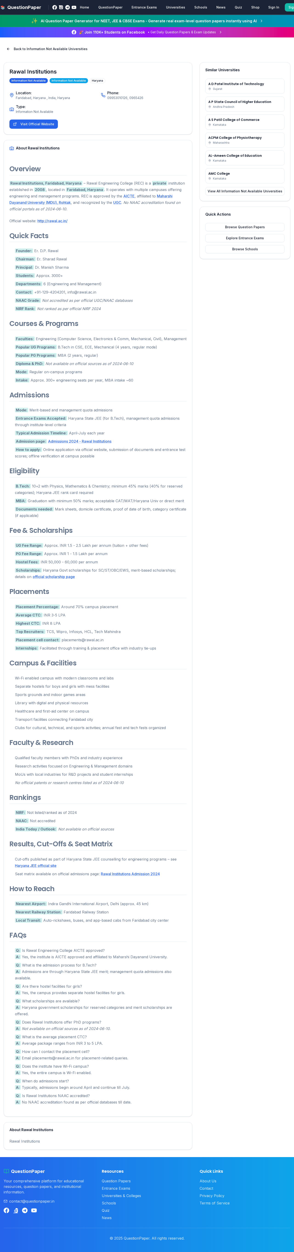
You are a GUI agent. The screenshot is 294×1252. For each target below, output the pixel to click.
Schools (200, 7)
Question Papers (116, 1181)
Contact (206, 1188)
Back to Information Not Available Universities (51, 49)
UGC (117, 202)
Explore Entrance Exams (245, 238)
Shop (255, 7)
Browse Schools (245, 249)
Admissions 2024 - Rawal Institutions (79, 441)
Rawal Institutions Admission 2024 (130, 874)
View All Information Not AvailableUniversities (245, 191)
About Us (208, 1181)
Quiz (238, 7)
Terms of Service (215, 1203)
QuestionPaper (110, 7)
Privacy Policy (212, 1195)
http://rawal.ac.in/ (52, 221)
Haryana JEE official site (36, 865)
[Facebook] (54, 7)
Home (84, 7)
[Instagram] (61, 7)
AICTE (129, 196)
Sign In (273, 7)
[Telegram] (67, 7)
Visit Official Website (37, 124)
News (221, 7)
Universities (175, 7)
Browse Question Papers (245, 227)
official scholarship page (54, 576)
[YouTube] (74, 7)
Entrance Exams (144, 7)
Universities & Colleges (121, 1195)
